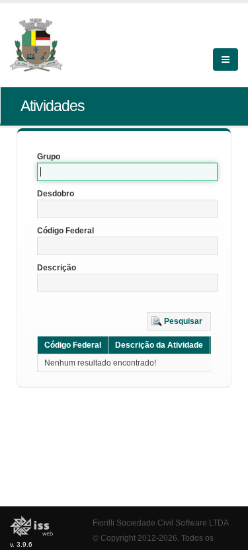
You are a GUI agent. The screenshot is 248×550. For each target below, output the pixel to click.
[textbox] (127, 172)
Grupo (48, 156)
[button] (179, 321)
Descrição (56, 267)
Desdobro (55, 193)
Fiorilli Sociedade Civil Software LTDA (161, 522)
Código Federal (65, 230)
